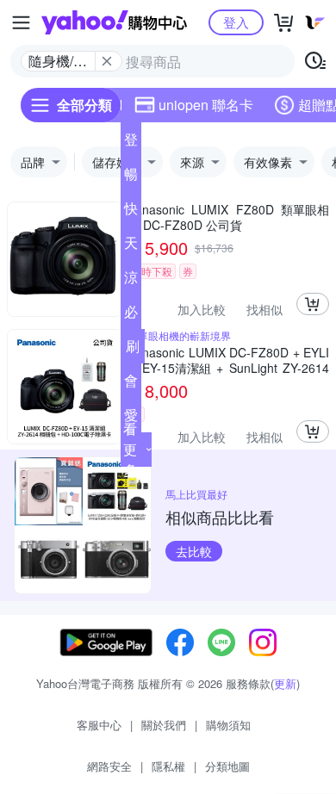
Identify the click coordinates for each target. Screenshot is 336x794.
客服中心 (99, 724)
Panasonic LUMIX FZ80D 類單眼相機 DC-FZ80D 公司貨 (228, 217)
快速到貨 (131, 212)
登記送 (131, 143)
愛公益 (131, 418)
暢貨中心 (131, 177)
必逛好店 (131, 315)
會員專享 (131, 384)
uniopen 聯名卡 (206, 105)
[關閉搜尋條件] (107, 61)
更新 (285, 683)
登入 (236, 22)
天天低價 (131, 246)
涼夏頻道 (131, 281)
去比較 (194, 551)
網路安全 (109, 766)
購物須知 (228, 724)
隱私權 (168, 766)
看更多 (130, 449)
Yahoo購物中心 (114, 22)
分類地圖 (227, 766)
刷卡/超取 (132, 349)
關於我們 (163, 724)
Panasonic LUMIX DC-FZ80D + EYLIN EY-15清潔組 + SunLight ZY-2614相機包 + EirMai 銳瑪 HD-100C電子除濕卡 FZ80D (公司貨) (228, 359)
